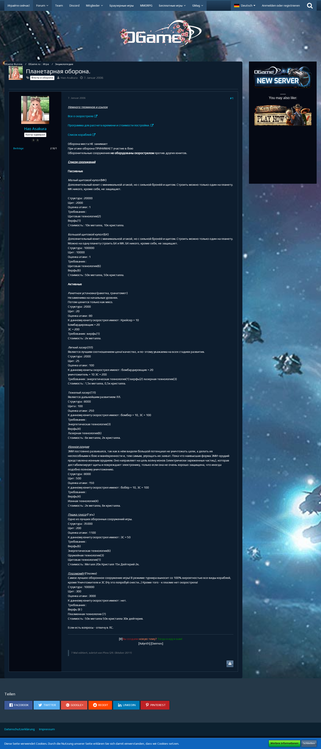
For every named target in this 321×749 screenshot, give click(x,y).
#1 (231, 98)
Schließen (309, 743)
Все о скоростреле (80, 116)
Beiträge (18, 148)
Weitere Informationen (285, 743)
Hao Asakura (69, 77)
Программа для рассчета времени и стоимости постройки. (109, 125)
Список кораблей (79, 134)
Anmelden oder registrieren (281, 5)
